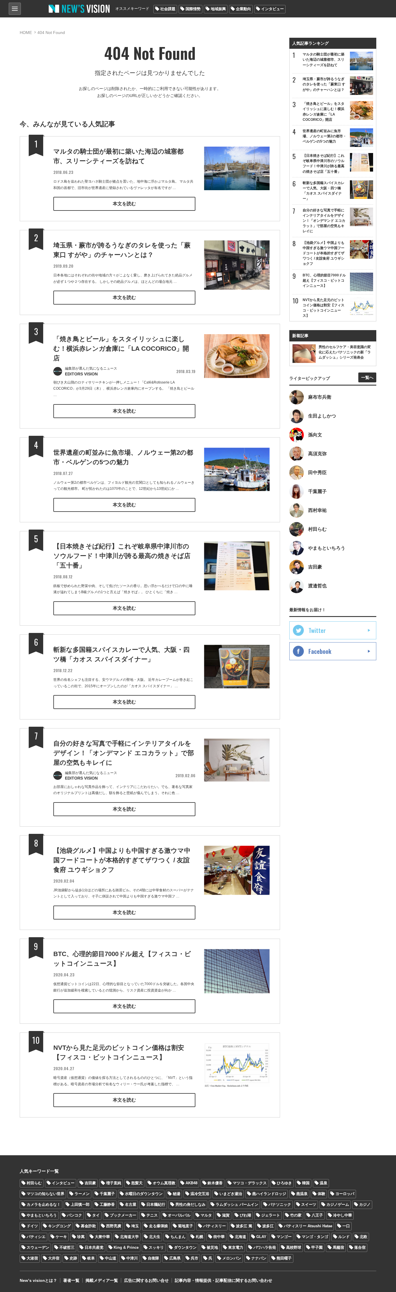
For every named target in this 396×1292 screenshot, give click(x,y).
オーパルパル (179, 1215)
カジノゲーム (337, 1204)
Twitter (317, 630)
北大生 (154, 1237)
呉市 (194, 1258)
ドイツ (32, 1226)
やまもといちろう (42, 1215)
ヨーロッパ (344, 1194)
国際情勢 (193, 9)
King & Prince (126, 1247)
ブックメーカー (123, 1215)
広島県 (175, 1258)
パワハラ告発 (264, 1247)
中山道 (110, 1258)
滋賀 (226, 1215)
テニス (152, 1215)
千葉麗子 (107, 1194)
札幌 (199, 1237)
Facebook (319, 651)
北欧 (363, 1237)
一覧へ (367, 377)
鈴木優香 (215, 1183)
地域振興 (218, 9)
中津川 (132, 1258)
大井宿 (53, 1258)
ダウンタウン (185, 1247)
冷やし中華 (342, 1215)
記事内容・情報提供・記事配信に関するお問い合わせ (223, 1280)
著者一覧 (71, 1280)
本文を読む (124, 203)
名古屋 (130, 1204)
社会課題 (167, 9)
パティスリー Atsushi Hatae (308, 1226)
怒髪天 (137, 1183)
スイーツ (308, 1204)
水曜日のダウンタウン (144, 1194)
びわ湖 (245, 1215)
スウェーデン (38, 1247)
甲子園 (317, 1247)
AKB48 (191, 1183)
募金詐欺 (88, 1226)
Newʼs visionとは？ (38, 1280)
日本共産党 (94, 1247)
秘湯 (176, 1194)
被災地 (212, 1247)
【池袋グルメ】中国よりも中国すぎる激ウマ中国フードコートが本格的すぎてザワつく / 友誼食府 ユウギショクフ (121, 860)
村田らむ (34, 1183)
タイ (96, 1215)
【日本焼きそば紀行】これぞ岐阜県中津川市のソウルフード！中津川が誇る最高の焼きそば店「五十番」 (121, 556)
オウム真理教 (164, 1183)
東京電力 (235, 1247)
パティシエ (36, 1237)
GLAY (261, 1237)
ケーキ (61, 1237)
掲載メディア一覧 (102, 1280)
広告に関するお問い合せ (146, 1280)
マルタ (206, 1215)
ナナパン (258, 1258)
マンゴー (284, 1237)
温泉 (323, 1183)
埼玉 (135, 1226)
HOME (26, 32)
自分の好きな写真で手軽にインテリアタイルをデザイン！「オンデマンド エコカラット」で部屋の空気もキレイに (123, 753)
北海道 (240, 1237)
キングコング (59, 1226)
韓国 (306, 1183)
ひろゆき (284, 1183)
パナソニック (279, 1204)
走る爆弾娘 (158, 1226)
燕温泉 (302, 1194)
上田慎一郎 (80, 1204)
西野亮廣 (113, 1226)
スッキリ (156, 1247)
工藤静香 (107, 1204)
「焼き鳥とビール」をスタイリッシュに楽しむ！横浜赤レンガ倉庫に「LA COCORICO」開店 (121, 348)
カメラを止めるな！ (44, 1204)
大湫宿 (32, 1258)
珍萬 (81, 1237)
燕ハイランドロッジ (269, 1194)
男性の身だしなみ (190, 1204)
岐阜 (91, 1258)
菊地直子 (185, 1226)
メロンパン (231, 1258)
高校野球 (293, 1247)
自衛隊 (153, 1258)
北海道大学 (129, 1237)
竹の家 (295, 1215)
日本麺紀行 (155, 1204)
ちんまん (178, 1237)
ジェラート (270, 1215)
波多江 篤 (244, 1226)
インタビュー (272, 9)
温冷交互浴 (199, 1194)
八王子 (317, 1215)
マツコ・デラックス (250, 1183)
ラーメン (82, 1194)
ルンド (344, 1237)
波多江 (268, 1226)
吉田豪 (90, 1183)
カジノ (364, 1204)
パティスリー (214, 1226)
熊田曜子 (284, 1258)
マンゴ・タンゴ (315, 1237)
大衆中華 (102, 1237)
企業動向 (243, 9)
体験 (321, 1194)
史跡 (73, 1258)
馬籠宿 (338, 1247)
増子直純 (113, 1183)
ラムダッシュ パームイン (237, 1204)
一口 (346, 1226)
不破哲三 (67, 1247)
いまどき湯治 (230, 1194)
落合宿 (360, 1247)
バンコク (74, 1215)
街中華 (219, 1237)
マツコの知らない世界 (45, 1194)
